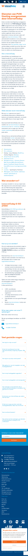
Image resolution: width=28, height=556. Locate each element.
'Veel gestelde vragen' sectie (18, 44)
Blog (3, 506)
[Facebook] (7, 469)
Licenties (6, 170)
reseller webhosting (7, 130)
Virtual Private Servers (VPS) (11, 156)
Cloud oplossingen (6, 494)
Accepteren (14, 541)
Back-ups (4, 484)
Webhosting (5, 477)
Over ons (4, 499)
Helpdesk (4, 502)
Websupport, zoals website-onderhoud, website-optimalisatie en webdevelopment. (14, 173)
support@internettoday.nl (8, 261)
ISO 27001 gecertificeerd (16, 209)
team (7, 113)
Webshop (16, 155)
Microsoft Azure (19, 162)
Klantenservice (5, 514)
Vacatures (4, 510)
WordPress (21, 153)
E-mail (5, 168)
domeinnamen (5, 126)
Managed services (8, 160)
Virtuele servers (6, 480)
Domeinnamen (8, 149)
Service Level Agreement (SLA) (18, 166)
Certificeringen (5, 508)
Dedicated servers (8, 158)
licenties (12, 138)
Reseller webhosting (7, 490)
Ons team (4, 501)
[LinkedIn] (5, 469)
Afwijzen (14, 545)
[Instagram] (9, 469)
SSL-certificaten (15, 126)
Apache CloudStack (9, 164)
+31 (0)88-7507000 (11, 327)
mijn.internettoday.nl (13, 37)
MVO (3, 512)
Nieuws (4, 504)
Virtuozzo (17, 160)
